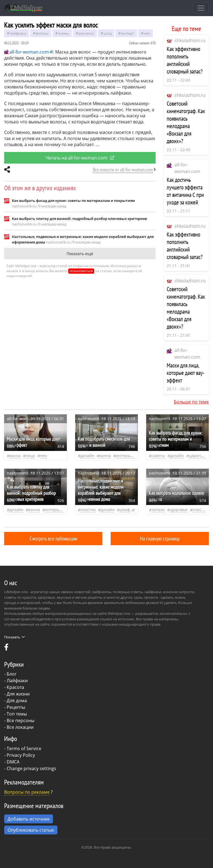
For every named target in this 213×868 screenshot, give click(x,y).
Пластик (88, 509)
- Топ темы (15, 714)
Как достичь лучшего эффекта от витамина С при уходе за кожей (185, 191)
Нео (147, 33)
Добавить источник (28, 819)
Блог (12, 674)
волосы (42, 33)
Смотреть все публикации (53, 538)
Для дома (17, 700)
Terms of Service (24, 748)
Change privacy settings (31, 768)
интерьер (125, 455)
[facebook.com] (6, 648)
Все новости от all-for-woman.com (123, 169)
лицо (30, 455)
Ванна (105, 455)
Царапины (199, 455)
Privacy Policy (21, 755)
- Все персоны (19, 720)
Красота (15, 687)
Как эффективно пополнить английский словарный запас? (185, 60)
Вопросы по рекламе (27, 792)
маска (15, 455)
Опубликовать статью (30, 830)
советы (158, 455)
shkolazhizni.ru (190, 40)
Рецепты (16, 707)
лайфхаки (18, 33)
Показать (12, 636)
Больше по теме (191, 402)
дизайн (87, 455)
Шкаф (125, 509)
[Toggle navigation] (201, 8)
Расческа (86, 33)
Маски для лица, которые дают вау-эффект (185, 373)
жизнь (63, 33)
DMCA (13, 762)
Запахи (158, 509)
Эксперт (127, 33)
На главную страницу (159, 538)
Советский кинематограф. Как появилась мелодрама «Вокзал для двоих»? (186, 122)
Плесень (200, 509)
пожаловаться (81, 270)
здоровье (178, 509)
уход (107, 33)
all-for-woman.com (29, 52)
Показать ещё (80, 253)
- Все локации (19, 727)
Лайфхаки (17, 680)
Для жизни (18, 694)
